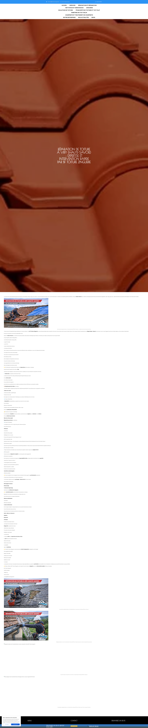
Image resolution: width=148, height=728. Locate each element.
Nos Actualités (83, 17)
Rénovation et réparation (87, 5)
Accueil (64, 5)
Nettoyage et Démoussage (74, 7)
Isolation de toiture (65, 10)
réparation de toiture (11, 333)
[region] (11, 721)
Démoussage (6, 485)
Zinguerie (89, 7)
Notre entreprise (69, 17)
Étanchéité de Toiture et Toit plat (88, 10)
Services (72, 5)
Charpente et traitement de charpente (79, 15)
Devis (93, 17)
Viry (74, 296)
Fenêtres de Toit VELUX (79, 12)
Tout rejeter (7, 724)
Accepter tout (15, 724)
